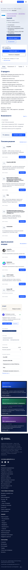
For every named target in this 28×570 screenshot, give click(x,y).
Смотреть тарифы (19, 134)
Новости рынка (4, 516)
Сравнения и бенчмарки (7, 534)
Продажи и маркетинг (6, 470)
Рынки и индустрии (5, 509)
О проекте (3, 542)
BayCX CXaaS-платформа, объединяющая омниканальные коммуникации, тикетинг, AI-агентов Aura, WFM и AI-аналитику (15, 179)
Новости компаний (5, 530)
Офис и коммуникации (6, 481)
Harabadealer (10, 226)
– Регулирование (5, 518)
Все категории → (5, 488)
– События (3, 528)
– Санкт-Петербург (5, 503)
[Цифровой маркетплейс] (14, 439)
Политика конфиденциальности (10, 564)
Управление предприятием (7, 468)
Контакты (15, 323)
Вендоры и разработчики (7, 493)
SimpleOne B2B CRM (11, 162)
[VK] (5, 462)
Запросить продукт (13, 38)
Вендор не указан (11, 20)
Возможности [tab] (12, 66)
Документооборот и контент (8, 480)
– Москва (3, 501)
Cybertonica (9, 262)
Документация (7, 60)
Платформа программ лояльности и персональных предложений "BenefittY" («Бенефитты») (16, 212)
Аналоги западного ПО (6, 485)
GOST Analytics (10, 275)
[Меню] (26, 2)
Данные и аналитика (6, 477)
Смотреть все (23, 142)
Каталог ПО (10, 8)
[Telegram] (2, 462)
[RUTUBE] (8, 462)
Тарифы (3, 548)
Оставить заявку (7, 323)
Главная (4, 8)
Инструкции (4, 544)
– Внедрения (4, 524)
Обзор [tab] (3, 66)
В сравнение (11, 41)
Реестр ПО (3, 507)
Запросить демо (14, 51)
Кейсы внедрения (5, 497)
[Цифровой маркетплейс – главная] (2, 2)
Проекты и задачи (5, 476)
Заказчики (3, 495)
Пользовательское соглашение (9, 566)
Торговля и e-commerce (7, 472)
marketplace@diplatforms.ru (8, 459)
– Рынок (3, 520)
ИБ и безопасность (5, 484)
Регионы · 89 (4, 499)
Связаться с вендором (14, 54)
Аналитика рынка (5, 532)
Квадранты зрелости (6, 536)
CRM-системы (17, 8)
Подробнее (22, 157)
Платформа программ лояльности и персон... (11, 370)
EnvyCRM (9, 146)
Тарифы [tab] (21, 66)
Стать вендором (5, 511)
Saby (8, 195)
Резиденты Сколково (6, 505)
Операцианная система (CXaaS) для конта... (11, 364)
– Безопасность (5, 526)
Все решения (23, 243)
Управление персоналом (7, 474)
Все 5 (25, 116)
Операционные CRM (6, 10)
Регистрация (20, 1)
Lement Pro (9, 249)
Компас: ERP (9, 289)
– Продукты (4, 522)
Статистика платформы (6, 550)
